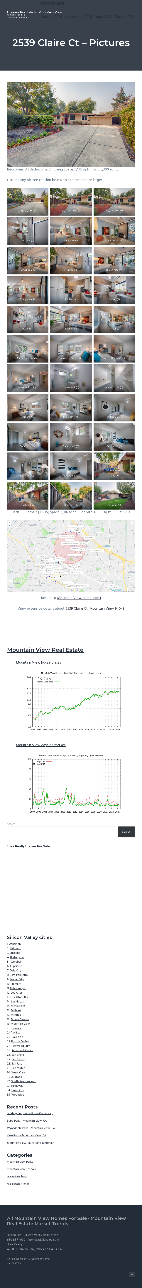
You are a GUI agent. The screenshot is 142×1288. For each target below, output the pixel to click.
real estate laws (17, 1176)
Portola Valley (20, 1041)
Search (11, 824)
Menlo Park (18, 1006)
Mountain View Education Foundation (30, 1143)
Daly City (15, 970)
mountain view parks (20, 1161)
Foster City (17, 979)
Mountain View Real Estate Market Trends (66, 1221)
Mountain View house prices (38, 663)
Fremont (16, 984)
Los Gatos (17, 1001)
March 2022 (124, 17)
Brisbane (15, 953)
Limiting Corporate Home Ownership (30, 1113)
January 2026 (52, 17)
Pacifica (16, 1032)
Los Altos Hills (19, 997)
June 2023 (103, 17)
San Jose (17, 1063)
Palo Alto (17, 1037)
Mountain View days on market (41, 745)
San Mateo (18, 1068)
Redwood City (21, 1046)
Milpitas (16, 1015)
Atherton (15, 944)
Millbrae (16, 1010)
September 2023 (79, 17)
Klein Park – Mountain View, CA (26, 1135)
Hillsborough (18, 988)
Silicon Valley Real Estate (41, 1235)
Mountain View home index (79, 598)
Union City (17, 1090)
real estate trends (18, 1184)
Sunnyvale (17, 1086)
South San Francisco (23, 1081)
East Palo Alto (19, 975)
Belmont (15, 948)
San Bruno (18, 1055)
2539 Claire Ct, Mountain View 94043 (94, 609)
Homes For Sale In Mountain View (34, 12)
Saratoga (16, 1077)
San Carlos (18, 1059)
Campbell (15, 961)
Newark (16, 1028)
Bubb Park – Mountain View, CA (27, 1120)
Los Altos (17, 992)
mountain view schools (21, 1169)
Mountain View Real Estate (45, 649)
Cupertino (16, 966)
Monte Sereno (20, 1019)
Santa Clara (18, 1072)
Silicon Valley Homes (39, 1259)
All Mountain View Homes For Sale (47, 1218)
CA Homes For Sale (17, 1259)
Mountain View (20, 1023)
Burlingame (17, 957)
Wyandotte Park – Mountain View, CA (31, 1128)
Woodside (17, 1094)
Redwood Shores (22, 1050)
